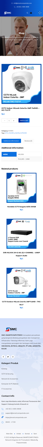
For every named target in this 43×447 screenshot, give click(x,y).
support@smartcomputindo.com (17, 413)
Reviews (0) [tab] (28, 141)
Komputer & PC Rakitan (10, 384)
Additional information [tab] (11, 141)
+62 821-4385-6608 (22, 7)
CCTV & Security (7, 374)
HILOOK (17, 133)
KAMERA (10, 131)
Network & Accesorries (10, 379)
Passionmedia (21, 443)
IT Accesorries (7, 389)
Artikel (18, 434)
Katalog (4, 369)
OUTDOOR (23, 133)
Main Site (9, 434)
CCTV (6, 133)
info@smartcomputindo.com (23, 3)
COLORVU (11, 133)
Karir (35, 434)
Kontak (27, 434)
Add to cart (24, 120)
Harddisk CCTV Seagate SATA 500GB (21, 207)
